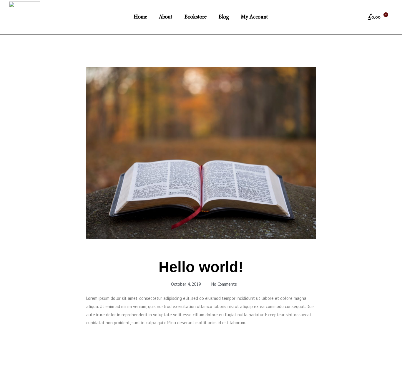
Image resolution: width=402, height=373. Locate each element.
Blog (223, 17)
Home (140, 17)
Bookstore (195, 17)
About (165, 17)
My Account (254, 17)
